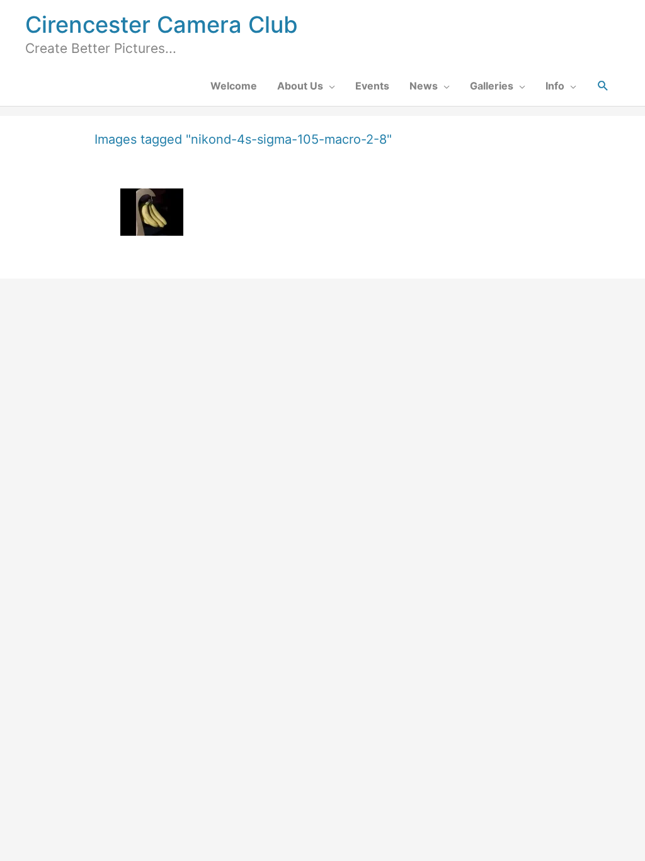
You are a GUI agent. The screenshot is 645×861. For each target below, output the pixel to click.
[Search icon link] (603, 86)
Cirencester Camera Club (161, 24)
